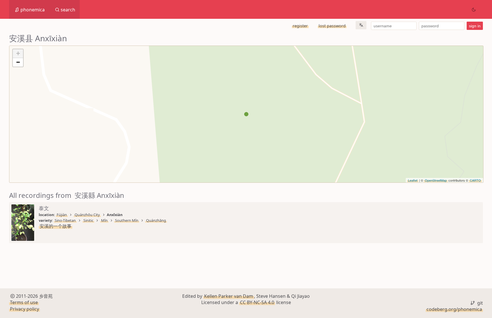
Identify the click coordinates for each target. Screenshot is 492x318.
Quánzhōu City (87, 214)
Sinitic (88, 220)
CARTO (475, 180)
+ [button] (18, 53)
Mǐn (104, 220)
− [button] (18, 62)
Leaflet (412, 180)
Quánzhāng (156, 220)
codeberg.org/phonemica (454, 309)
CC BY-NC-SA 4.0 (257, 302)
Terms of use (24, 302)
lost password (332, 25)
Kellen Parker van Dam (228, 296)
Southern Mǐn (126, 220)
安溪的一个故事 (55, 226)
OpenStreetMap (436, 180)
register (300, 25)
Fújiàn (62, 214)
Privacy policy (24, 309)
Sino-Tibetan (65, 220)
